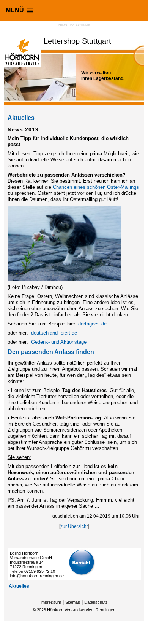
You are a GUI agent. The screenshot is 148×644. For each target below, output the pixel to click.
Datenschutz (96, 602)
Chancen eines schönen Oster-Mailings (96, 187)
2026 (41, 609)
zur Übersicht (74, 526)
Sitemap (72, 602)
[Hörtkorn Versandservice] (22, 65)
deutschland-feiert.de (54, 333)
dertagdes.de (92, 324)
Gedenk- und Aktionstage (59, 342)
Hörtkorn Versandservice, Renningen (81, 609)
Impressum (50, 602)
